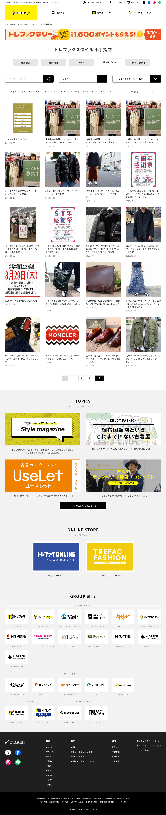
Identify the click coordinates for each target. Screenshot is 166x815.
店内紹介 (53, 62)
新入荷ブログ (110, 62)
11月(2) (22, 91)
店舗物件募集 (54, 802)
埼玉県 (49, 756)
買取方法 (116, 747)
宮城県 (49, 766)
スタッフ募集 (117, 2)
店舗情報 (25, 62)
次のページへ (99, 378)
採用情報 (43, 802)
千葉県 (49, 761)
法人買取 (116, 761)
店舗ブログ (135, 2)
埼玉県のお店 (23, 24)
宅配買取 (116, 756)
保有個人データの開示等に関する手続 (117, 798)
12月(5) (13, 91)
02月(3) (104, 91)
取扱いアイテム (78, 756)
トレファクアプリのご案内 (149, 745)
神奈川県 (50, 752)
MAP (81, 62)
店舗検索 (60, 12)
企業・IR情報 (40, 798)
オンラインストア (142, 12)
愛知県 (49, 784)
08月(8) (48, 91)
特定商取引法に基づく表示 (92, 798)
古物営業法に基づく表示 (71, 798)
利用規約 (64, 802)
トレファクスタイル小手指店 (41, 24)
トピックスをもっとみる (81, 505)
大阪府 (49, 780)
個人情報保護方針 (54, 798)
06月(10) (68, 91)
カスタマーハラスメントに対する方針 (83, 802)
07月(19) (58, 91)
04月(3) (87, 91)
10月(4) (30, 91)
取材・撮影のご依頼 (107, 802)
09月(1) (39, 91)
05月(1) (78, 91)
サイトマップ (121, 802)
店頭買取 (116, 752)
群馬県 (49, 770)
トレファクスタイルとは (96, 2)
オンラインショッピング (82, 752)
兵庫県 (49, 775)
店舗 (13, 24)
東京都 (49, 747)
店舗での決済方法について (83, 761)
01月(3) (113, 91)
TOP (6, 24)
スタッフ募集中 (138, 62)
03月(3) (95, 91)
